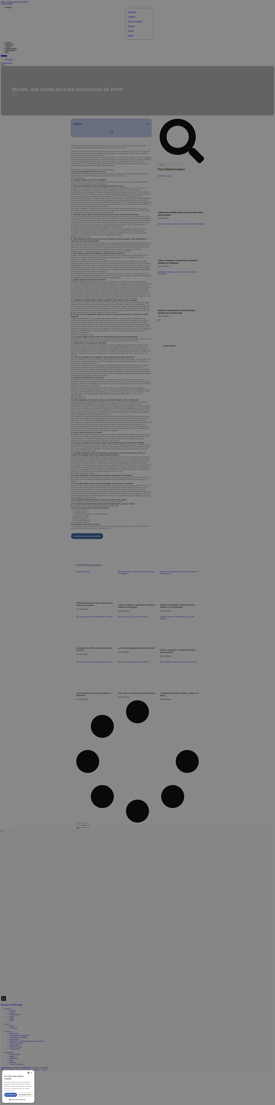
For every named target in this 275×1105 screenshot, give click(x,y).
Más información (9, 1090)
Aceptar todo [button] (10, 1095)
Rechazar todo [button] (25, 1095)
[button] (18, 1099)
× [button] (31, 1072)
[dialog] (18, 1086)
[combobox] (28, 1073)
